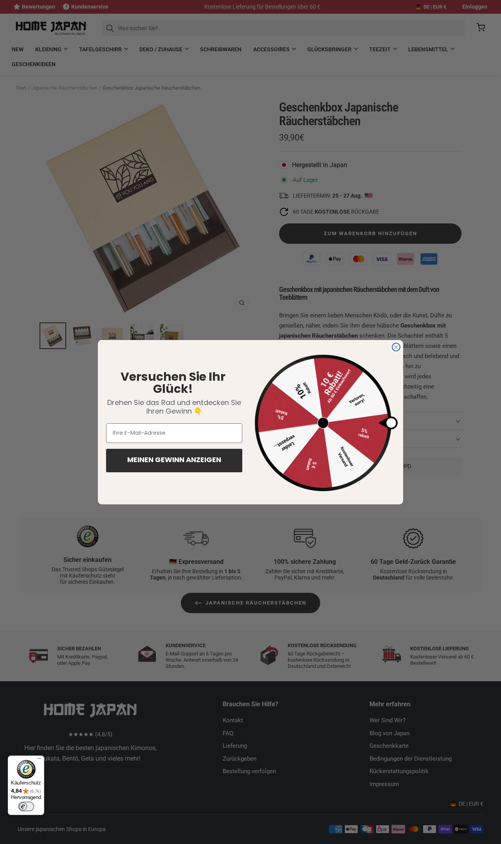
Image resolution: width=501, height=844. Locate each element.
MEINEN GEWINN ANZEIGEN (174, 460)
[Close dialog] (396, 347)
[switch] (26, 806)
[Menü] (39, 760)
